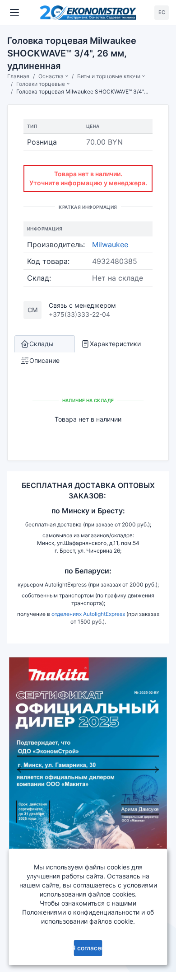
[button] (19, 769)
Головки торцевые (40, 83)
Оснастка (51, 76)
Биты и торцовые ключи (108, 76)
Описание (44, 360)
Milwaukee (110, 244)
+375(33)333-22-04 (79, 314)
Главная (18, 76)
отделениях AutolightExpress (88, 613)
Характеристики (115, 343)
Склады (41, 343)
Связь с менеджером (82, 305)
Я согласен (88, 948)
